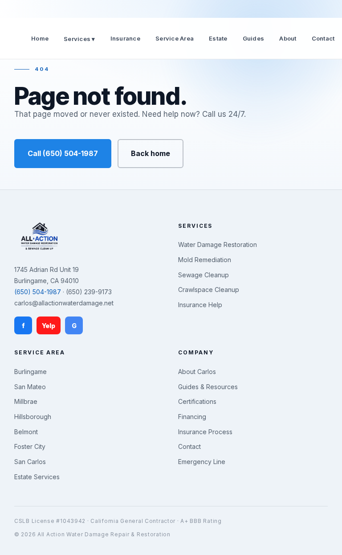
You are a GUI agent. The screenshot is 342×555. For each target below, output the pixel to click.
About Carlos (197, 371)
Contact (323, 38)
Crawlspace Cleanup (208, 289)
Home (40, 38)
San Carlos (30, 461)
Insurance (125, 38)
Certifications (197, 401)
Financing (192, 416)
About (287, 38)
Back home (150, 153)
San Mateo (30, 387)
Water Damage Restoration (217, 244)
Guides (254, 38)
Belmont (26, 432)
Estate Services (37, 477)
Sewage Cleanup (203, 275)
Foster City (29, 446)
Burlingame (30, 371)
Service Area (174, 38)
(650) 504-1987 (37, 292)
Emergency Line (201, 461)
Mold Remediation (204, 259)
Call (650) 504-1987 (63, 153)
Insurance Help (200, 304)
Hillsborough (32, 416)
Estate (218, 38)
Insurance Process (205, 432)
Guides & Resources (208, 387)
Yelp (48, 325)
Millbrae (25, 401)
